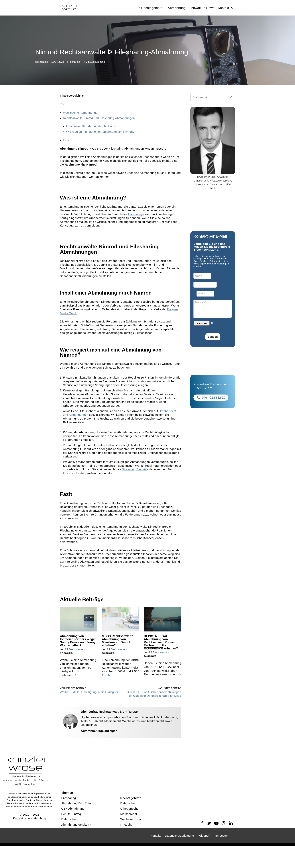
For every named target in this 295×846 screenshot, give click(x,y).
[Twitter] (209, 823)
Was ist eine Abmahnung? (80, 112)
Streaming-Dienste (134, 469)
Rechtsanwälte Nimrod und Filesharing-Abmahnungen (99, 118)
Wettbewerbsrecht (132, 819)
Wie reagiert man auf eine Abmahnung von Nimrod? (100, 131)
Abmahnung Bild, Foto (76, 803)
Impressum (221, 835)
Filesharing (73, 61)
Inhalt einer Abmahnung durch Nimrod (91, 126)
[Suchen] (232, 8)
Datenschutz (69, 819)
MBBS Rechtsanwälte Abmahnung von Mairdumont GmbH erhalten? (117, 640)
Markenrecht (128, 814)
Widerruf (203, 835)
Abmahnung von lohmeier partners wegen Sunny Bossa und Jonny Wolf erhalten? (78, 640)
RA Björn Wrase (74, 649)
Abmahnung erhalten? (76, 824)
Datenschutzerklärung (179, 835)
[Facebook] (202, 823)
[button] (139, 7)
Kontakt (223, 8)
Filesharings (136, 214)
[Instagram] (223, 823)
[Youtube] (216, 823)
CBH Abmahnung (73, 808)
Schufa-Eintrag (71, 814)
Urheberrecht (129, 808)
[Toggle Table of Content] (62, 104)
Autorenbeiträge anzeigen (99, 731)
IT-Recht (126, 824)
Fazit (66, 140)
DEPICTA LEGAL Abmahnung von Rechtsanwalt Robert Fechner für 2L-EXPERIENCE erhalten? (161, 642)
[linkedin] (231, 823)
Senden (213, 336)
